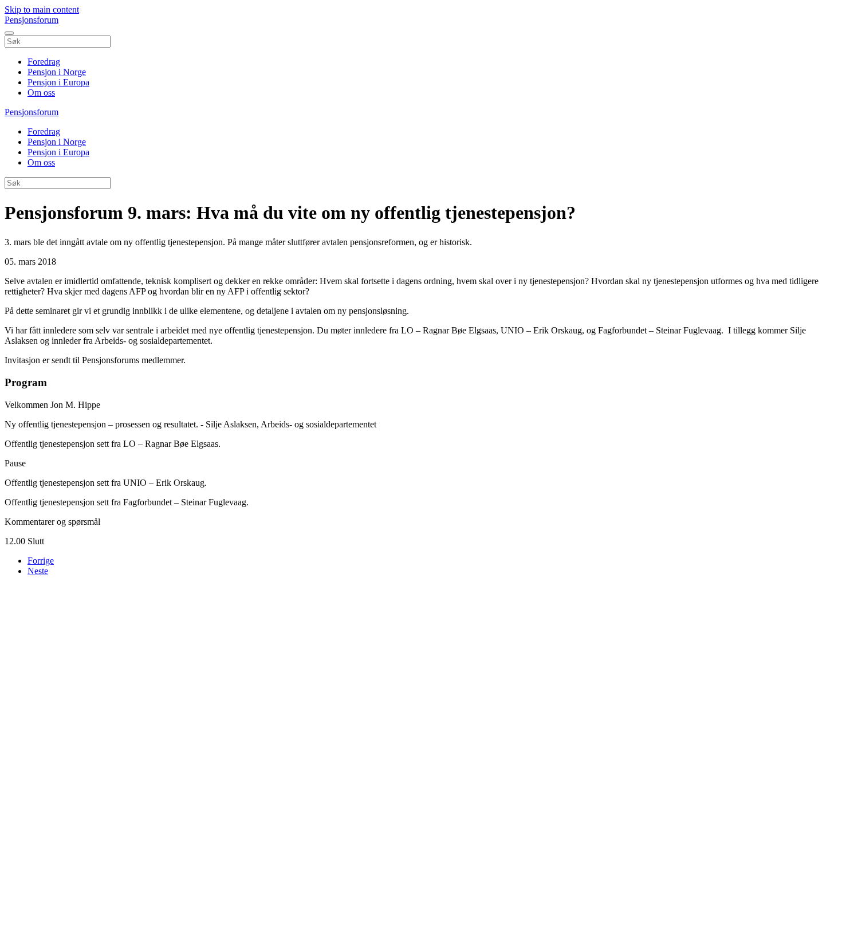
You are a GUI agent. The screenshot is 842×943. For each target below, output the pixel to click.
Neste (37, 571)
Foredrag (43, 61)
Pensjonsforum (31, 20)
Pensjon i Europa (58, 82)
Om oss (41, 92)
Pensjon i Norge (56, 72)
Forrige (40, 560)
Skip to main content (42, 9)
